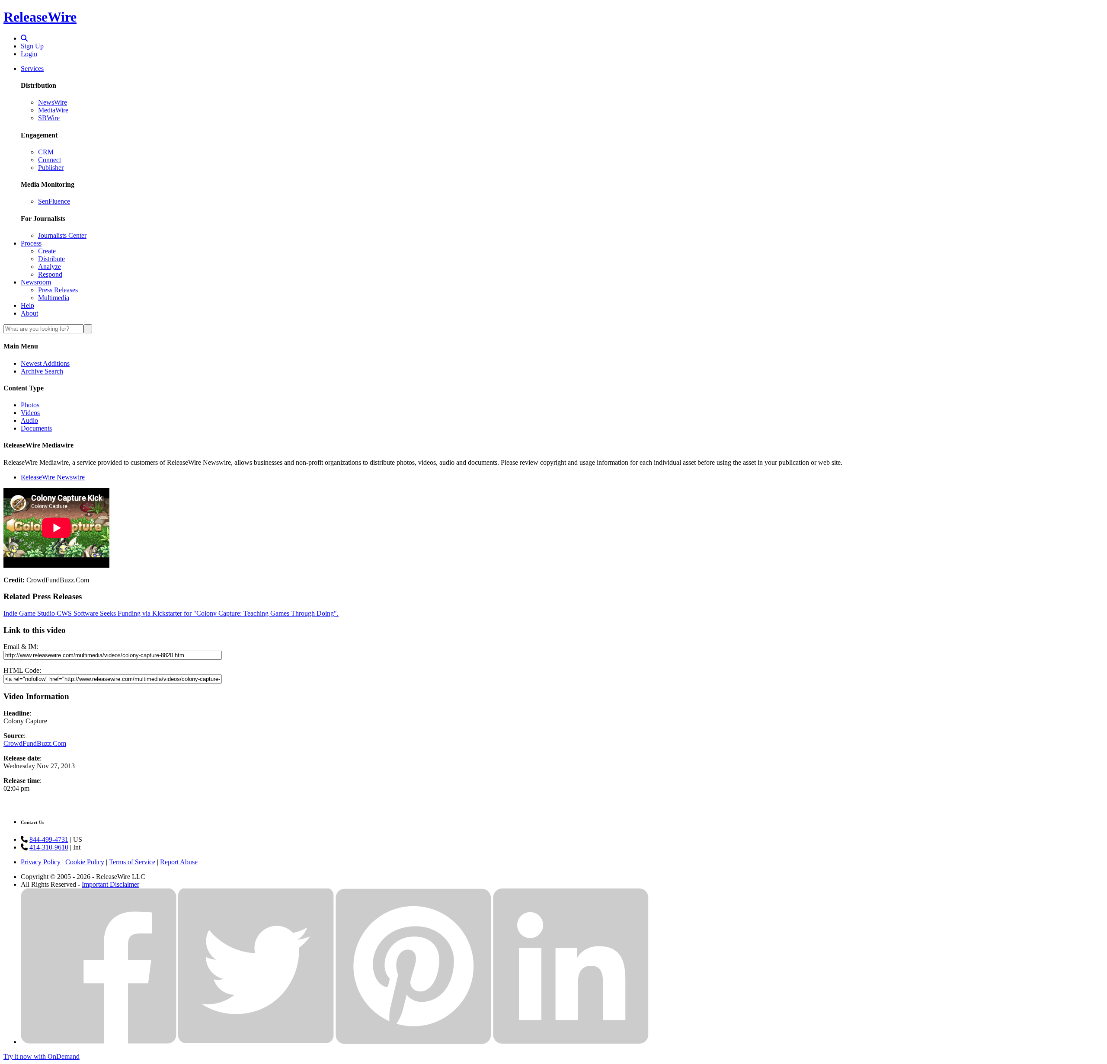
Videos (30, 412)
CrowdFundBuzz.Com (34, 743)
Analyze (49, 266)
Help (27, 305)
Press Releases (58, 290)
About (29, 313)
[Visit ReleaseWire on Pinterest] (413, 1041)
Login (29, 54)
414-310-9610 (48, 847)
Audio (29, 420)
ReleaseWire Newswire (53, 477)
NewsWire (52, 102)
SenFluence (54, 201)
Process (31, 243)
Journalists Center (62, 235)
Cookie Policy (84, 862)
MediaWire (53, 110)
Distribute (51, 258)
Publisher (51, 167)
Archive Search (42, 371)
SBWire (49, 117)
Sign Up (32, 46)
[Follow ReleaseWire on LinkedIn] (571, 1041)
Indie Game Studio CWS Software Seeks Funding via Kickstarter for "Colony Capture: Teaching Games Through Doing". (171, 613)
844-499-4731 (48, 839)
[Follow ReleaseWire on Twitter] (256, 1041)
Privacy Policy (41, 862)
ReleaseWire (40, 17)
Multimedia (53, 297)
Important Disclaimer (110, 884)
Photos (30, 405)
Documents (36, 428)
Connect (49, 159)
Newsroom (36, 282)
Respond (50, 274)
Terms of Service (132, 862)
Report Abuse (179, 862)
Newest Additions (45, 363)
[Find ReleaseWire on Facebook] (98, 1041)
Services (32, 68)
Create (47, 251)
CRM (46, 152)
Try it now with (41, 1056)
